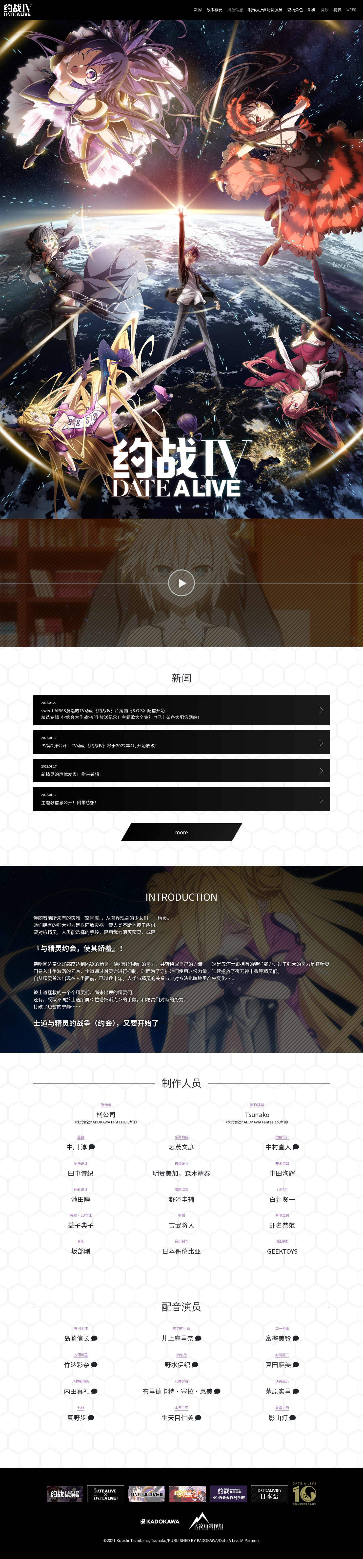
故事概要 (214, 9)
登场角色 (295, 9)
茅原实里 (279, 1390)
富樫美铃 (279, 1337)
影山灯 (279, 1417)
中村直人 (279, 1146)
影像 (312, 9)
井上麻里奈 (178, 1337)
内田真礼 (77, 1390)
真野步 (77, 1417)
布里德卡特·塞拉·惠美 (178, 1390)
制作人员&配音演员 (265, 9)
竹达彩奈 (77, 1364)
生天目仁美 (178, 1417)
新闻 (198, 9)
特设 (338, 9)
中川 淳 (77, 1146)
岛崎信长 (77, 1337)
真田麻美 (279, 1364)
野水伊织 (178, 1364)
